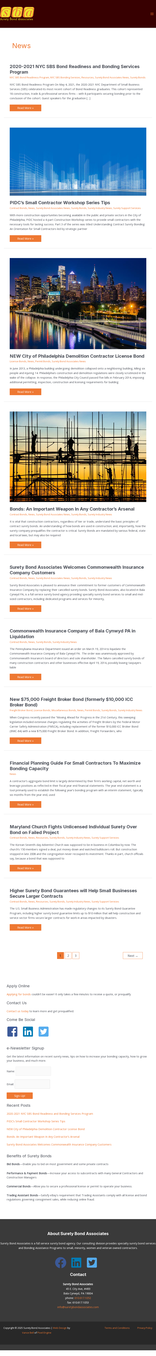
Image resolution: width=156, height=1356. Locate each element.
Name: (11, 1071)
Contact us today (18, 1011)
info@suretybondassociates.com (78, 1307)
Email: (11, 1084)
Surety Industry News (100, 208)
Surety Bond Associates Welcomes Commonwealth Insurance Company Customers (59, 1144)
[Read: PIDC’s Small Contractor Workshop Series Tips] (78, 161)
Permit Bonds (43, 361)
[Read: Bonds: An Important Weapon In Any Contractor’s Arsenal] (78, 456)
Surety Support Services (127, 208)
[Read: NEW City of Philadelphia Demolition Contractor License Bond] (78, 303)
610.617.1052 (83, 1298)
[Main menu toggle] (152, 14)
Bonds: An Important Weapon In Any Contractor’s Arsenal (72, 509)
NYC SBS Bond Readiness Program (29, 77)
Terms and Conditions (117, 1328)
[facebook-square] (14, 1031)
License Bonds (18, 361)
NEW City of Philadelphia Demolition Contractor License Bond (77, 356)
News (31, 208)
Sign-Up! (19, 1096)
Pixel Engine (44, 1332)
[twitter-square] (45, 1031)
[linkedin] (29, 1031)
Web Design (60, 1328)
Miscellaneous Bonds (64, 710)
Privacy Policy (144, 1328)
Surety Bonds (138, 77)
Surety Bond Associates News (112, 77)
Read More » (25, 107)
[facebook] (62, 1262)
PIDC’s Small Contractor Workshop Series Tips (60, 202)
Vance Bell (28, 1332)
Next (133, 956)
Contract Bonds (18, 208)
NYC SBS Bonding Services (65, 77)
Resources (87, 77)
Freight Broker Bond (21, 710)
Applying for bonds (19, 994)
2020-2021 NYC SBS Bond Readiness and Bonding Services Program (50, 1113)
